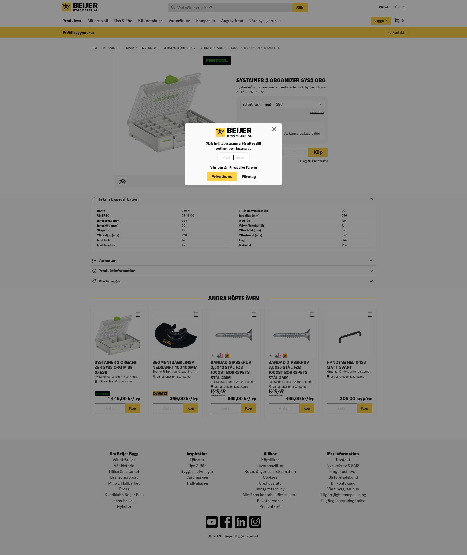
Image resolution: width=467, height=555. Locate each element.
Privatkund (222, 176)
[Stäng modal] (274, 129)
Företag (249, 176)
